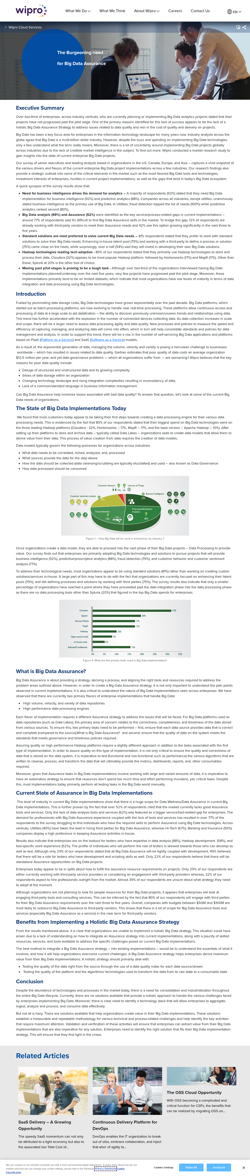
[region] (125, 1168)
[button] (238, 27)
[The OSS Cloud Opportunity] (201, 1076)
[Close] (243, 1167)
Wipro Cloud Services (25, 27)
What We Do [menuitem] (76, 11)
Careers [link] (175, 11)
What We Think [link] (112, 11)
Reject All (191, 1167)
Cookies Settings (163, 1167)
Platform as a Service (57, 339)
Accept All (219, 1167)
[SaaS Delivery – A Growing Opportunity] (53, 1091)
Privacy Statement (105, 1168)
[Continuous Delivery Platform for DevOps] (127, 1091)
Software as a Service (107, 339)
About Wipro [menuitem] (145, 11)
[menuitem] (234, 12)
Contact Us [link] (200, 11)
